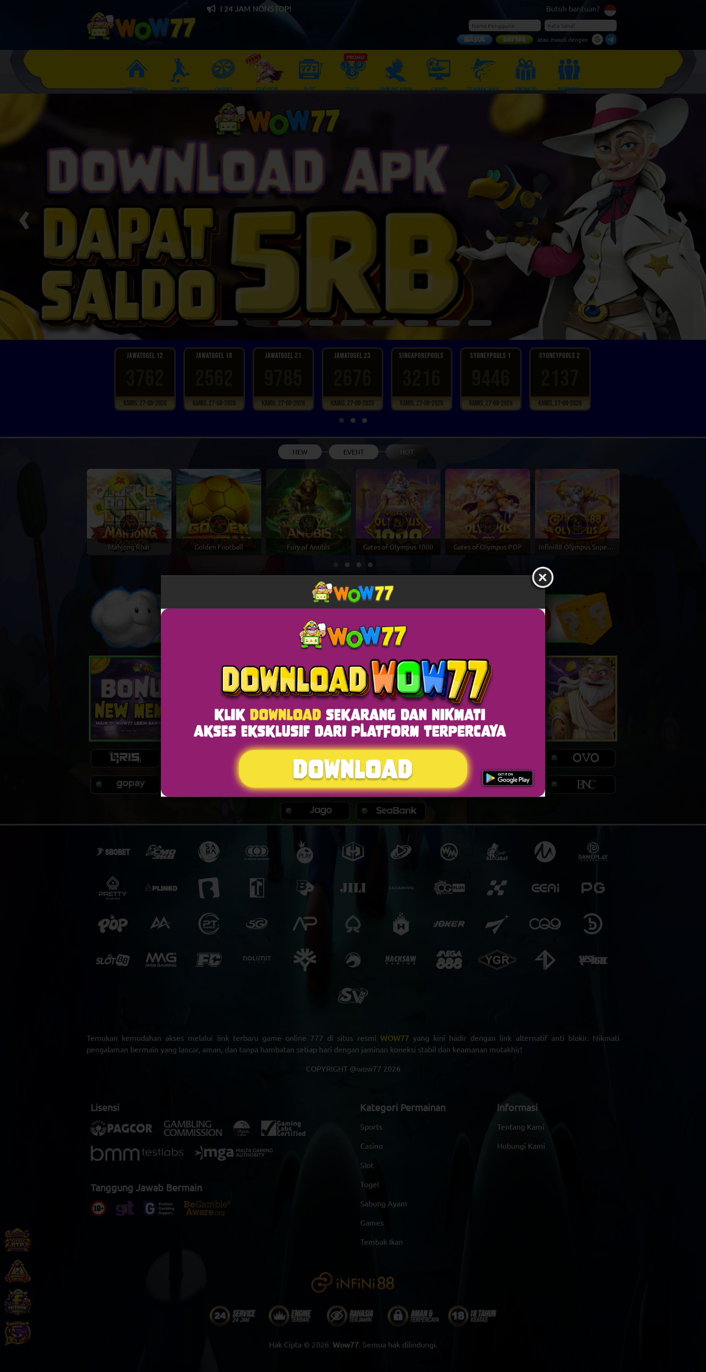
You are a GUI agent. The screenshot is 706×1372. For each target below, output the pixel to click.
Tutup (542, 577)
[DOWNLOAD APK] (353, 702)
